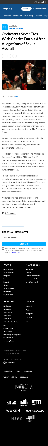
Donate (26, 9)
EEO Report (24, 377)
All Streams (17, 16)
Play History (28, 16)
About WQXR (7, 312)
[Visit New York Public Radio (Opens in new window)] (24, 387)
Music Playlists (8, 269)
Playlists (28, 273)
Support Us (7, 309)
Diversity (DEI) (8, 328)
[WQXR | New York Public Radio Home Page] (7, 8)
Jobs (4, 325)
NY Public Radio (8, 338)
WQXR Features (8, 288)
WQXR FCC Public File (10, 377)
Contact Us (7, 319)
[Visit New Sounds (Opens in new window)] (35, 411)
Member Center (39, 9)
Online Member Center (10, 322)
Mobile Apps (7, 306)
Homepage (29, 269)
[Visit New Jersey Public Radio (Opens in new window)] (13, 418)
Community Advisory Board (12, 335)
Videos (5, 285)
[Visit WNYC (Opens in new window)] (11, 403)
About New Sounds (32, 282)
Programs (6, 276)
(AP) (16, 96)
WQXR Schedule (8, 273)
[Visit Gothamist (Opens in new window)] (24, 402)
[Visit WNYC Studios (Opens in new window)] (36, 402)
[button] (43, 87)
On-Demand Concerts (33, 276)
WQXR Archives (8, 295)
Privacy (18, 371)
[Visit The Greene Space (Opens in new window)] (35, 418)
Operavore (7, 292)
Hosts (5, 279)
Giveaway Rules (8, 341)
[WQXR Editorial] (5, 27)
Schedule (38, 16)
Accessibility (28, 371)
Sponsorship (7, 331)
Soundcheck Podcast (32, 279)
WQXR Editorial (16, 28)
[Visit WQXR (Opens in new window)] (13, 410)
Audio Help (7, 316)
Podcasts (6, 282)
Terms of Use (7, 371)
